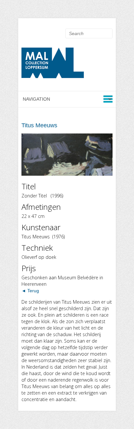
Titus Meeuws (39, 125)
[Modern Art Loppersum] (54, 64)
